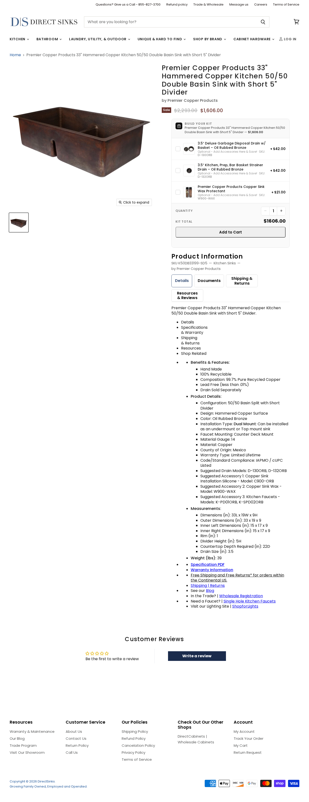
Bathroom (47, 39)
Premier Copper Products (193, 100)
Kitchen (18, 39)
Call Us (72, 752)
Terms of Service (286, 5)
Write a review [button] (196, 656)
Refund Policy (134, 738)
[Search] (263, 21)
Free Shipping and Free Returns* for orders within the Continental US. (237, 577)
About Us (74, 731)
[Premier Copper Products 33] (18, 222)
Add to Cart (230, 232)
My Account (244, 731)
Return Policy (77, 745)
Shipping (199, 585)
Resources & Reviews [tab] (187, 295)
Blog (210, 590)
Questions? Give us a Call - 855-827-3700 (128, 5)
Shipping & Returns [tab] (242, 281)
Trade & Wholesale (208, 5)
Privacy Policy (133, 752)
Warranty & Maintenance (32, 731)
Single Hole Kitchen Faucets (250, 601)
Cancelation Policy (138, 745)
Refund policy (177, 5)
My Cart (241, 745)
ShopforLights (245, 606)
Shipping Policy (135, 731)
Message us (238, 5)
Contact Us (76, 738)
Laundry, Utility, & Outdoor (98, 39)
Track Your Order (248, 738)
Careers (260, 5)
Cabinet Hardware (252, 39)
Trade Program (23, 745)
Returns (217, 585)
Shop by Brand (208, 39)
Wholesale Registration (241, 596)
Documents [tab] (209, 280)
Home (15, 55)
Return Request (248, 752)
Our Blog (17, 738)
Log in (289, 39)
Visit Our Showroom (27, 752)
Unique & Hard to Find (160, 39)
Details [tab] (182, 280)
